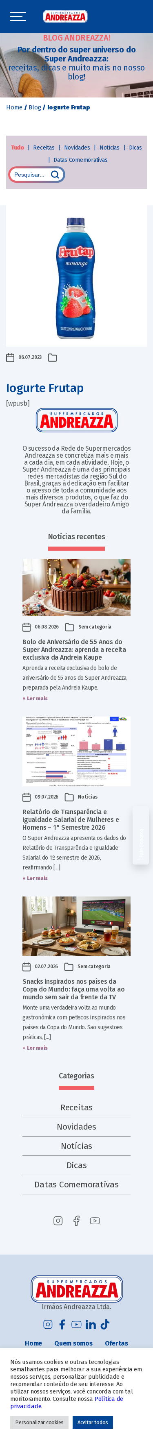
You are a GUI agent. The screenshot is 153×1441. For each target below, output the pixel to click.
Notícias (110, 147)
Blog (35, 107)
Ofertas (116, 1343)
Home (14, 107)
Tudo (18, 147)
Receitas (44, 147)
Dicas (135, 147)
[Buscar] (55, 174)
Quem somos (73, 1343)
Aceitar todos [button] (93, 1422)
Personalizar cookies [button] (39, 1422)
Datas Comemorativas (80, 160)
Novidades (78, 147)
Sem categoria (94, 627)
